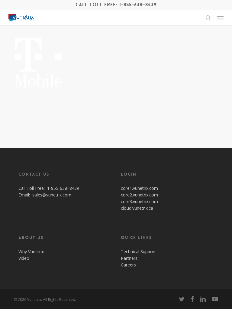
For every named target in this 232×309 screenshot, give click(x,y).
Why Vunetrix (31, 251)
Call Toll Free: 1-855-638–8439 (116, 5)
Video (23, 258)
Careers (128, 265)
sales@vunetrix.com (51, 195)
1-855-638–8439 (63, 188)
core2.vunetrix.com (139, 195)
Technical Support (138, 251)
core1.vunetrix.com (139, 188)
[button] (220, 18)
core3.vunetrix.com (139, 201)
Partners (129, 258)
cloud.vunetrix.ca (137, 208)
